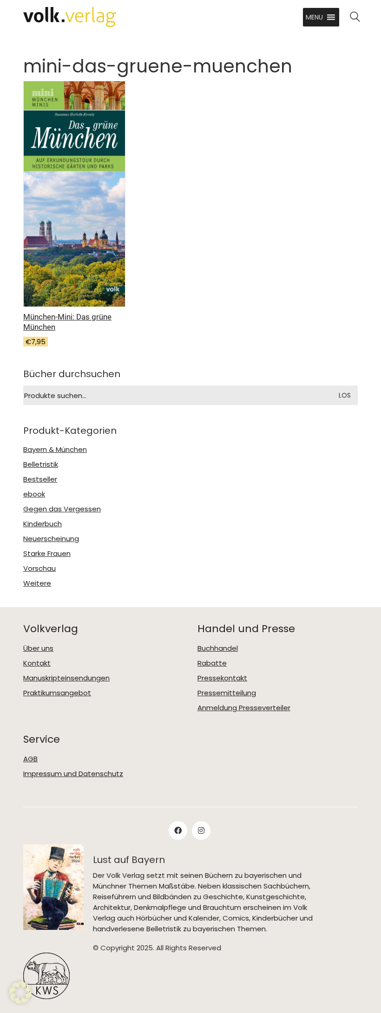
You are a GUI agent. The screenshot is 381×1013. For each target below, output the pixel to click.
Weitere (37, 583)
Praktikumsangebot (57, 693)
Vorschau (39, 568)
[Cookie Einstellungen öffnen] (20, 992)
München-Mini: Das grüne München (67, 322)
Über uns (38, 648)
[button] (314, 17)
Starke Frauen (47, 553)
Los (345, 395)
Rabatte (212, 663)
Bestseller (40, 479)
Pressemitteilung (226, 693)
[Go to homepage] (69, 17)
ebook (34, 494)
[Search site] (355, 18)
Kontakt (37, 663)
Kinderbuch (42, 524)
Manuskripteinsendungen (66, 678)
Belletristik (40, 464)
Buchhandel (217, 648)
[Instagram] (201, 830)
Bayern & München (55, 449)
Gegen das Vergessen (62, 509)
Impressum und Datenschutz (73, 773)
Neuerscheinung (51, 538)
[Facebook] (178, 830)
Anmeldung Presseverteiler (243, 707)
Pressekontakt (222, 678)
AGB (30, 759)
